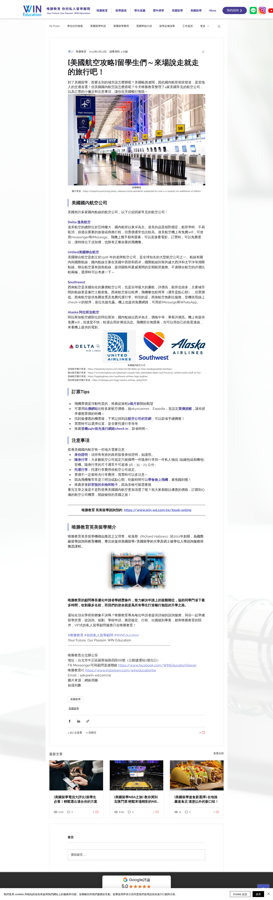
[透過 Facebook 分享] (69, 721)
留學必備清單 (167, 25)
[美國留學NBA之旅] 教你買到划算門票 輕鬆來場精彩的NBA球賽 (136, 799)
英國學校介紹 (144, 25)
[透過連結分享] (88, 721)
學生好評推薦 (75, 25)
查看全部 (218, 753)
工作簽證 (187, 25)
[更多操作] (203, 51)
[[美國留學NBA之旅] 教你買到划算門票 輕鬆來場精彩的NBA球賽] (136, 775)
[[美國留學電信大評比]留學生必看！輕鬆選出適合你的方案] (76, 775)
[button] (219, 26)
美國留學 (75, 699)
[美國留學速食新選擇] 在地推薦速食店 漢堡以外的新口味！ (196, 799)
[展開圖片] (84, 346)
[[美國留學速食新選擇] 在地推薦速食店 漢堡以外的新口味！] (197, 775)
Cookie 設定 (240, 894)
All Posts (54, 25)
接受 (258, 894)
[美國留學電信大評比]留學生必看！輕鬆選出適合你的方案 (75, 799)
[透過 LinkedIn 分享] (78, 721)
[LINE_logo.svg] (253, 10)
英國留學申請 (98, 25)
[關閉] (268, 894)
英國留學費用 (121, 25)
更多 (202, 25)
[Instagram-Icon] (262, 10)
